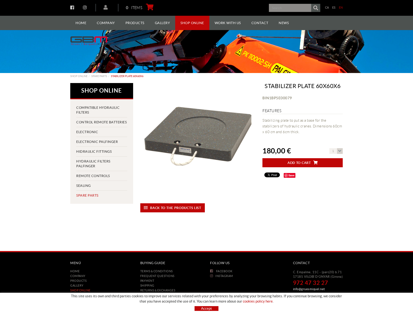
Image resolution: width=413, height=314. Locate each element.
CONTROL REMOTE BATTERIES (101, 122)
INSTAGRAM (85, 7)
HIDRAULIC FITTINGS (94, 151)
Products (78, 280)
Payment (147, 280)
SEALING (83, 186)
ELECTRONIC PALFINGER (97, 142)
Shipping (147, 285)
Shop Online (78, 76)
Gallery (77, 285)
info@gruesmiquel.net (309, 289)
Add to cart (299, 163)
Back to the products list (175, 208)
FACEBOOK (72, 7)
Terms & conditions (156, 271)
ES (334, 7)
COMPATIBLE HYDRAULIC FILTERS (98, 110)
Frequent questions (157, 275)
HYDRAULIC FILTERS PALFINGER (93, 163)
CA (327, 7)
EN (341, 7)
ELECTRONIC (87, 132)
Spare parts (99, 76)
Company (78, 275)
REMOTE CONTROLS (93, 176)
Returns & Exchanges (157, 290)
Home (75, 271)
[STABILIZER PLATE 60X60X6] (197, 140)
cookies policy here (258, 301)
